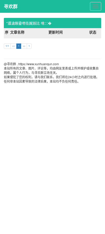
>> (24, 46)
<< (13, 46)
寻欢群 (11, 6)
